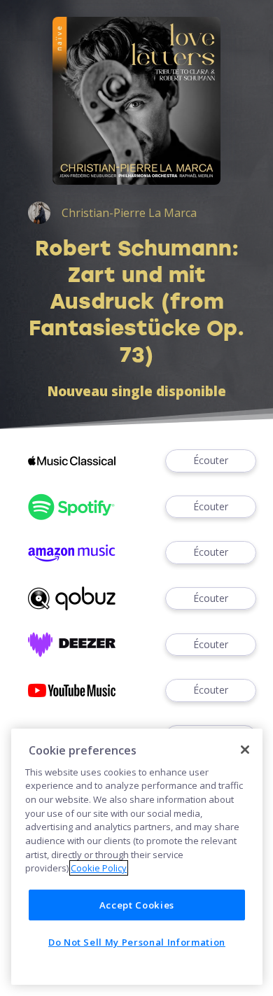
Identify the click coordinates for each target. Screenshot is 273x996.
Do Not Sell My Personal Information (136, 942)
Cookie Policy (99, 868)
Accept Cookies (136, 905)
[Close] (245, 749)
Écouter (210, 460)
